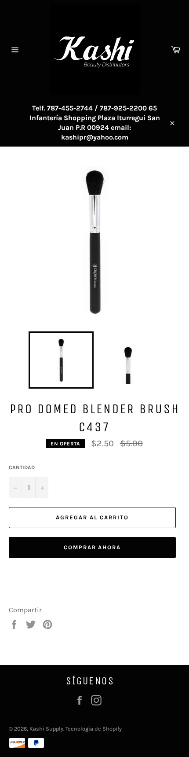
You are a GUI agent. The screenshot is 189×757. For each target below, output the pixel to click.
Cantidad (22, 467)
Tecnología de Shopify (93, 728)
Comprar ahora (92, 547)
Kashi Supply (46, 728)
